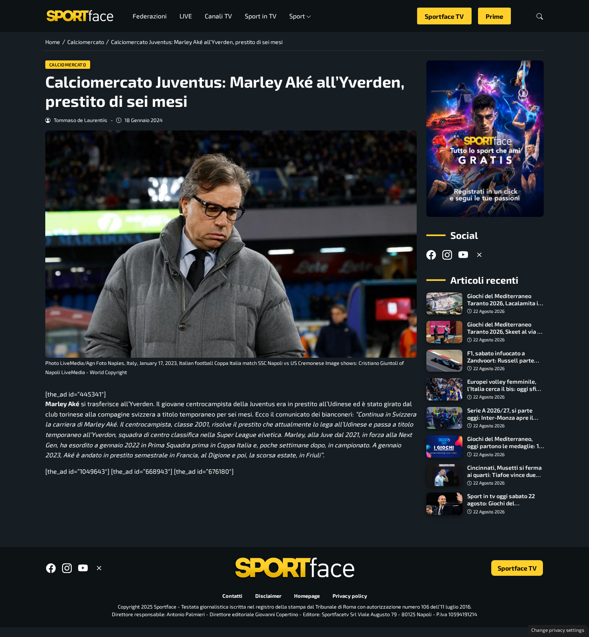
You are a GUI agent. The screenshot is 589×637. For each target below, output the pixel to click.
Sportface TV (444, 16)
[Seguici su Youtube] (463, 255)
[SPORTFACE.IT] (79, 15)
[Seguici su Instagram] (447, 255)
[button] (540, 16)
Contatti (232, 596)
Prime (494, 16)
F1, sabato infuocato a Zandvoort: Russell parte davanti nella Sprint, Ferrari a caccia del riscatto (504, 364)
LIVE (186, 16)
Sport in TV (260, 16)
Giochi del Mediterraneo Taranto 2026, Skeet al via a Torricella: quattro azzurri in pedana (504, 335)
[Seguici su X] (479, 255)
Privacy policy (350, 596)
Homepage (307, 596)
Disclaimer (268, 596)
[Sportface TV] (485, 138)
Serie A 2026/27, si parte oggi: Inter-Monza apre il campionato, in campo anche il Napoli (505, 421)
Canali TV (218, 16)
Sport (297, 16)
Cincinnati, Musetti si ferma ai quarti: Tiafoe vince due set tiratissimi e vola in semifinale (504, 478)
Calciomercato (68, 64)
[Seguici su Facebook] (431, 255)
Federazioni (150, 16)
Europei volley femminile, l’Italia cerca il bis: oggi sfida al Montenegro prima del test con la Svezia (505, 392)
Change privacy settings (557, 630)
